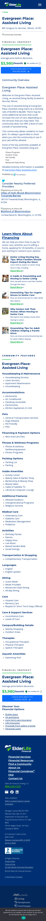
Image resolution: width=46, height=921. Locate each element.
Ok (23, 918)
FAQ (11, 774)
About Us (14, 767)
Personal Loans (13, 728)
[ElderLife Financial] (12, 4)
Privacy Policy (10, 861)
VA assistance (12, 717)
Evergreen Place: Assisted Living (21, 169)
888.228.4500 (13, 786)
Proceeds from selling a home (20, 725)
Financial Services (19, 756)
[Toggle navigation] (40, 5)
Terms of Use (10, 864)
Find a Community (19, 764)
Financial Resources (20, 760)
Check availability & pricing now (21, 70)
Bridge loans (11, 714)
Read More (16, 270)
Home (6, 12)
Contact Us (15, 778)
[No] (43, 914)
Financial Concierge (21, 771)
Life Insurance (12, 723)
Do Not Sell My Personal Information (19, 867)
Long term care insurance (18, 720)
